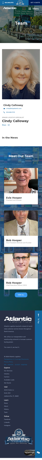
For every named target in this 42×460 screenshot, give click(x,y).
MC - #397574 (8, 364)
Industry (6, 374)
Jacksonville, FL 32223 (11, 396)
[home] (10, 8)
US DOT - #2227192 (20, 364)
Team (6, 412)
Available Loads (9, 380)
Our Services (8, 371)
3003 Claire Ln (9, 390)
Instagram (7, 425)
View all (21, 294)
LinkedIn (7, 422)
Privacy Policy (8, 362)
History (6, 409)
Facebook (7, 419)
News (6, 403)
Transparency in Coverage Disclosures (16, 359)
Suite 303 (7, 393)
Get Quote (7, 383)
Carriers (6, 377)
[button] (33, 8)
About (6, 406)
